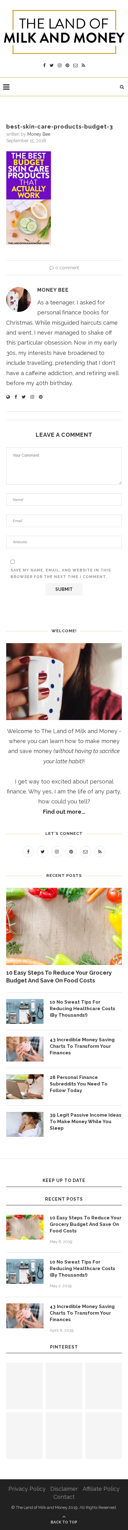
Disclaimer (64, 1488)
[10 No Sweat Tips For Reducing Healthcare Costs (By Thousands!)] (24, 1011)
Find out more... (64, 811)
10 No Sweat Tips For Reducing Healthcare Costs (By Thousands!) (82, 1008)
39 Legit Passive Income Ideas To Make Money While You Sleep (85, 1121)
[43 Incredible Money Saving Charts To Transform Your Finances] (24, 1049)
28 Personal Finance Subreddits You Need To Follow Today (78, 1084)
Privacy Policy (27, 1488)
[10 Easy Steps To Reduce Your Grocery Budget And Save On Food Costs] (64, 926)
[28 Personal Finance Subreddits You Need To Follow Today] (24, 1086)
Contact (64, 1497)
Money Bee (38, 134)
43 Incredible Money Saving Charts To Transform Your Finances (82, 1046)
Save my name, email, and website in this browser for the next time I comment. (61, 573)
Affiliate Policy (101, 1488)
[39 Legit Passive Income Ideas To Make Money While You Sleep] (24, 1124)
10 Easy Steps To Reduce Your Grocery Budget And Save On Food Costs (59, 976)
